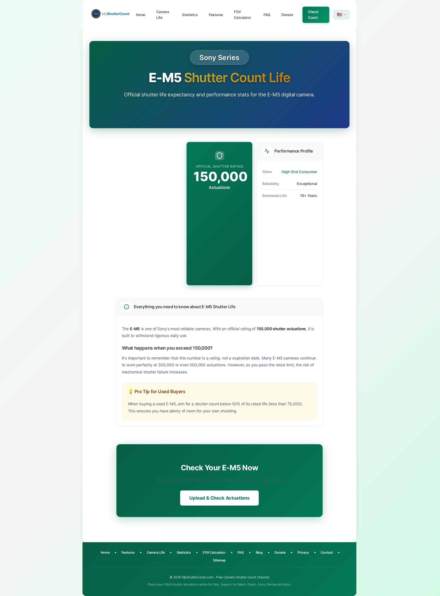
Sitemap (219, 560)
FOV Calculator (242, 15)
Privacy (303, 552)
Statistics (190, 15)
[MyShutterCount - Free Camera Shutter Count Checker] (110, 15)
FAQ (267, 15)
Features (216, 15)
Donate (287, 15)
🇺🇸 (339, 14)
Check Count (313, 15)
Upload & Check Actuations (219, 498)
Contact (327, 552)
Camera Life (162, 15)
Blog (259, 552)
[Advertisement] (149, 213)
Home (140, 15)
